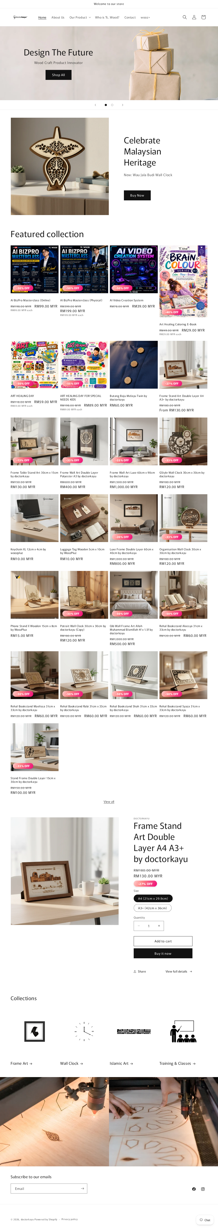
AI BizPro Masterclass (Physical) (81, 300)
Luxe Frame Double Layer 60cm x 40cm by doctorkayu (131, 551)
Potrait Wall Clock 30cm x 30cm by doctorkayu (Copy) (83, 627)
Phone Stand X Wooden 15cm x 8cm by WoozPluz (34, 627)
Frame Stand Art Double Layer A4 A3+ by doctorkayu (181, 397)
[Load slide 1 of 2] (106, 105)
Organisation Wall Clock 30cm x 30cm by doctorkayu (180, 551)
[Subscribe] (82, 1189)
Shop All (58, 75)
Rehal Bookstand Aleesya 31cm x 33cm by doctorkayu (180, 627)
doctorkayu (27, 1219)
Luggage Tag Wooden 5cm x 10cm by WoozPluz (82, 551)
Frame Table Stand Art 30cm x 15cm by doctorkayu (34, 474)
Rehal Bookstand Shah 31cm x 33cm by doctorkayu (133, 708)
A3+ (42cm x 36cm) (152, 908)
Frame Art (19, 1063)
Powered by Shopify (45, 1219)
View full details (176, 971)
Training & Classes (175, 1063)
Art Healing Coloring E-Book (177, 324)
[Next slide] (122, 105)
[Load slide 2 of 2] (112, 105)
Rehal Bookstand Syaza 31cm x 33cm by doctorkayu (179, 708)
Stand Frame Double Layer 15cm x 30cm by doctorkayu (33, 780)
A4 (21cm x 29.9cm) (153, 898)
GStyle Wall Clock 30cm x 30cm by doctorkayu (181, 474)
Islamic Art (119, 1063)
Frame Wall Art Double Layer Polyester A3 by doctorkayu (79, 474)
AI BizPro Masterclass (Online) (30, 300)
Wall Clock (69, 1063)
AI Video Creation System (126, 300)
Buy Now (137, 195)
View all (109, 801)
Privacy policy (70, 1219)
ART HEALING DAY (22, 396)
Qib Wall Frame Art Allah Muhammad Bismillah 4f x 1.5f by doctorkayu (131, 629)
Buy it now (163, 953)
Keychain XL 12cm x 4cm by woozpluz (28, 551)
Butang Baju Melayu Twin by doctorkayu (128, 397)
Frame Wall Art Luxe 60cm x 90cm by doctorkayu (132, 474)
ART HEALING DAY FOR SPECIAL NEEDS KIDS (80, 397)
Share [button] (142, 971)
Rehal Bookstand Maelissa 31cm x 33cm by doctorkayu (33, 708)
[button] (80, 17)
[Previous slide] (95, 105)
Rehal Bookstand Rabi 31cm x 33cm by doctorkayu (83, 708)
